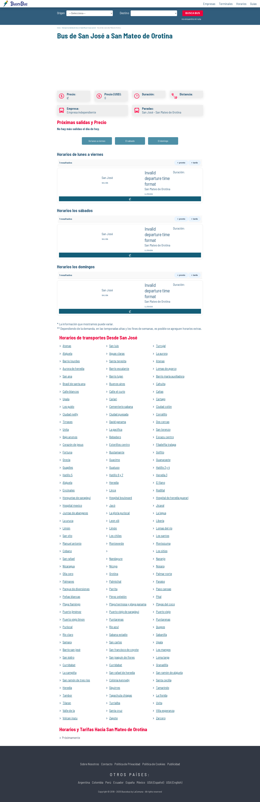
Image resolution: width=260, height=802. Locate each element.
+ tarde (194, 163)
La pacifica (115, 429)
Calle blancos (71, 391)
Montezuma (163, 543)
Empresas (209, 4)
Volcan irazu (70, 718)
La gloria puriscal (119, 513)
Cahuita (160, 384)
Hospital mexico (72, 505)
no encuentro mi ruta (191, 18)
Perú (108, 782)
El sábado (130, 140)
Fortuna (67, 452)
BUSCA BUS (192, 13)
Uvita (66, 429)
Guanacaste (163, 460)
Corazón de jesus (73, 444)
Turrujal (161, 346)
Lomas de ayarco (166, 368)
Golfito (160, 452)
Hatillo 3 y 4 (163, 467)
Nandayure (115, 558)
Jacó (112, 505)
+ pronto (181, 163)
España (130, 782)
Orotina (113, 573)
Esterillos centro (119, 444)
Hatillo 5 (68, 475)
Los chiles (115, 535)
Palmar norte (164, 573)
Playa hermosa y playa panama (127, 604)
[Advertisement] (130, 61)
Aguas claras (117, 353)
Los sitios (161, 551)
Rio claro (68, 634)
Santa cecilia (163, 680)
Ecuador (118, 782)
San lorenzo (163, 429)
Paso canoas (163, 589)
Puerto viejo (163, 611)
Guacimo (114, 460)
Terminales (226, 4)
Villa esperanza (165, 710)
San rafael (69, 558)
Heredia (114, 482)
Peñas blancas (71, 596)
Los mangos (163, 649)
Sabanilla (161, 634)
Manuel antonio (72, 543)
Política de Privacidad (127, 764)
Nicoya (113, 566)
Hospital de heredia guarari (172, 497)
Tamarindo (162, 687)
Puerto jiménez (72, 611)
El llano (160, 482)
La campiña (69, 672)
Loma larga (162, 657)
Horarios (241, 4)
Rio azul (114, 627)
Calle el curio (117, 391)
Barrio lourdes (71, 361)
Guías (253, 4)
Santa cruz (115, 710)
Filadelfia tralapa (166, 444)
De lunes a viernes (97, 140)
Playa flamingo (71, 604)
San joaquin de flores (122, 657)
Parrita (113, 589)
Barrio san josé (71, 649)
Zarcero (161, 718)
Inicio (58, 28)
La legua (161, 513)
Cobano (67, 551)
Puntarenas (116, 619)
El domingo (163, 140)
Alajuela (67, 353)
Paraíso (160, 581)
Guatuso (114, 467)
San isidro (68, 657)
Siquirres (114, 687)
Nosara (160, 566)
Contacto (106, 764)
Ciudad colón (164, 406)
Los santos (162, 535)
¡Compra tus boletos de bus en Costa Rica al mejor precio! (79, 28)
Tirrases (68, 422)
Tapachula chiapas (120, 695)
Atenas (67, 346)
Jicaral (160, 505)
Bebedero (115, 437)
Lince (112, 490)
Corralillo (161, 414)
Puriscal (68, 627)
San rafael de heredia (122, 672)
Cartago (160, 399)
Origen (61, 13)
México (141, 782)
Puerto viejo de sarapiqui (124, 611)
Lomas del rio (164, 528)
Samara (67, 642)
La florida (161, 695)
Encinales (69, 490)
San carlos (115, 642)
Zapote (113, 718)
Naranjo (160, 558)
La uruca (68, 520)
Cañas (159, 391)
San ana (67, 376)
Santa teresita (117, 361)
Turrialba (114, 703)
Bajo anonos (70, 437)
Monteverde (116, 543)
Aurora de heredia (73, 368)
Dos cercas (162, 422)
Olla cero (68, 573)
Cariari (113, 399)
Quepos (160, 627)
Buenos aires (117, 384)
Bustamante (116, 452)
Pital (158, 596)
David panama (117, 422)
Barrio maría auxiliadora (170, 376)
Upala (66, 399)
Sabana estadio (118, 634)
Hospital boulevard (120, 497)
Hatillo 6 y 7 (116, 475)
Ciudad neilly (70, 414)
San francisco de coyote (124, 649)
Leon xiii (114, 520)
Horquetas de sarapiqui (77, 497)
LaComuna (138, 791)
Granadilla (162, 665)
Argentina (84, 782)
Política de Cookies (153, 764)
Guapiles (68, 467)
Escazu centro (165, 437)
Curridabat (69, 665)
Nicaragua (69, 566)
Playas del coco (165, 604)
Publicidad (173, 764)
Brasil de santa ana (74, 384)
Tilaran (67, 703)
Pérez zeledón (118, 596)
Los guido (68, 406)
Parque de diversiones (76, 589)
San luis (114, 346)
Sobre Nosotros (89, 764)
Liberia (160, 520)
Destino (124, 13)
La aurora (161, 353)
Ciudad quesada (118, 414)
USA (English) (174, 782)
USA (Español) (155, 782)
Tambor (67, 695)
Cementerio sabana (121, 406)
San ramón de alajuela (169, 672)
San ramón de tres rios (76, 680)
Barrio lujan (116, 376)
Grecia (66, 460)
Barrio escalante (119, 368)
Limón (66, 528)
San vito (67, 535)
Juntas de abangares (75, 513)
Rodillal (160, 490)
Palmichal (115, 581)
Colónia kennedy (119, 680)
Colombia (97, 782)
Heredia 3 (161, 475)
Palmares (68, 581)
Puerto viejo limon (74, 619)
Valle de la (69, 710)
